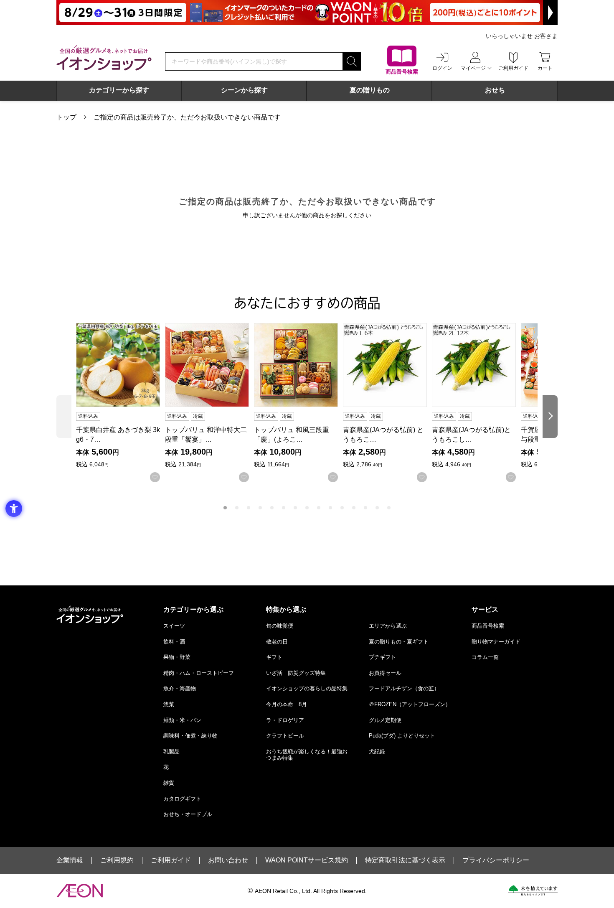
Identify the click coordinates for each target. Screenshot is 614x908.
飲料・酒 (174, 641)
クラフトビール (285, 736)
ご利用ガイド (171, 860)
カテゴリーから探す (119, 90)
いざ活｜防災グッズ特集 (296, 673)
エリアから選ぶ (388, 626)
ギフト (274, 657)
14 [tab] (377, 507)
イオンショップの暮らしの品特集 (307, 688)
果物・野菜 (176, 657)
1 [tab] (225, 507)
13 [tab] (365, 507)
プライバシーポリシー (495, 860)
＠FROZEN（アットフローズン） (410, 704)
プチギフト (382, 657)
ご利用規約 (117, 860)
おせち (495, 90)
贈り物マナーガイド (496, 641)
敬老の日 (277, 641)
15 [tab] (389, 507)
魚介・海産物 (179, 688)
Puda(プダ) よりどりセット (402, 736)
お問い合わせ (228, 860)
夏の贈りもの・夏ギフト (399, 641)
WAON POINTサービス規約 (306, 860)
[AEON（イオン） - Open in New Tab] (79, 891)
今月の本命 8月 (286, 704)
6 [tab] (283, 507)
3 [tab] (248, 507)
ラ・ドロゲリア (285, 720)
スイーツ (174, 626)
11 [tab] (342, 507)
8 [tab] (307, 507)
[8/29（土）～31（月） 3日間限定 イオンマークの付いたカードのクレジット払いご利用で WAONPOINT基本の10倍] (307, 12)
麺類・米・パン (182, 720)
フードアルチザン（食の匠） (404, 688)
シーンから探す (244, 90)
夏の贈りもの (370, 90)
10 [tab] (330, 507)
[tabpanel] (120, 402)
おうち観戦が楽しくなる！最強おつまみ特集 (307, 754)
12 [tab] (353, 507)
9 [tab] (318, 507)
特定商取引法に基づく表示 (405, 860)
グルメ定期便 (385, 720)
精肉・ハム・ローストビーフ (198, 673)
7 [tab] (295, 507)
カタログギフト (182, 799)
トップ (66, 117)
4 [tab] (260, 507)
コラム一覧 (485, 657)
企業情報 (69, 860)
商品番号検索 (488, 626)
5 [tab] (272, 507)
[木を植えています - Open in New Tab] (533, 890)
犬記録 (377, 751)
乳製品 (171, 751)
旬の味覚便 (279, 626)
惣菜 (168, 704)
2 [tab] (236, 507)
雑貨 (168, 783)
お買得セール (385, 673)
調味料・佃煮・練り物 (190, 736)
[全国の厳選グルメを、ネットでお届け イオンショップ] (104, 58)
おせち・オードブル (187, 814)
